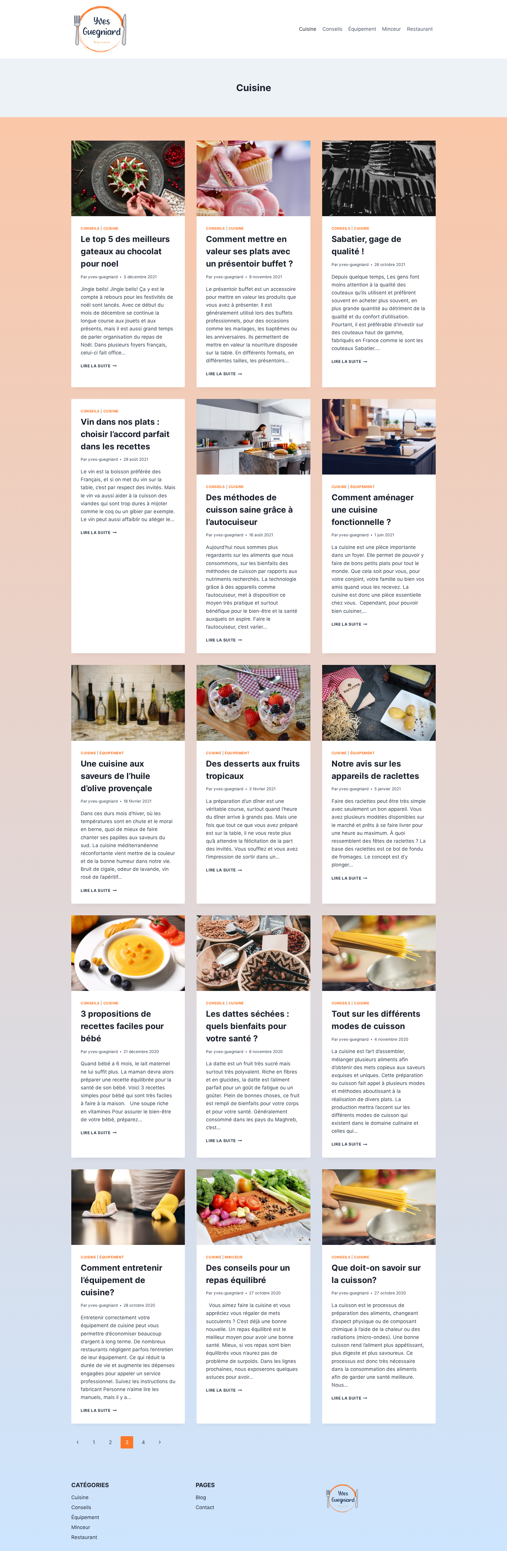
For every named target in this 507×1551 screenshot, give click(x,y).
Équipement (362, 29)
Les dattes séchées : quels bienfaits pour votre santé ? (247, 1026)
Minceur (391, 29)
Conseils (332, 29)
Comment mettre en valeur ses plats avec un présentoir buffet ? (249, 251)
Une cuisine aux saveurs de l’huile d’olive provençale (116, 776)
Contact (205, 1507)
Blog (201, 1497)
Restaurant (420, 29)
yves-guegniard (103, 276)
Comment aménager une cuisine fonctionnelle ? (373, 509)
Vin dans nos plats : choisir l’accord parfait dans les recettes (125, 434)
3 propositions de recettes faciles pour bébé (122, 1026)
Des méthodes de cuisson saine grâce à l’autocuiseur (249, 509)
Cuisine (307, 29)
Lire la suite (98, 366)
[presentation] (128, 178)
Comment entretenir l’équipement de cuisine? (121, 1280)
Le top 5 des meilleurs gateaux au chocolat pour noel (125, 251)
